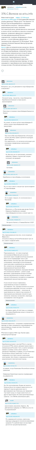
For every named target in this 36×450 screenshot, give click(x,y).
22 (12, 9)
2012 (8, 9)
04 (11, 9)
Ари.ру (3, 47)
